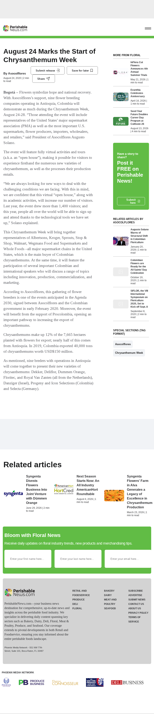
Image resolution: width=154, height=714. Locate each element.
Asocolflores (17, 73)
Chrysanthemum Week (129, 352)
